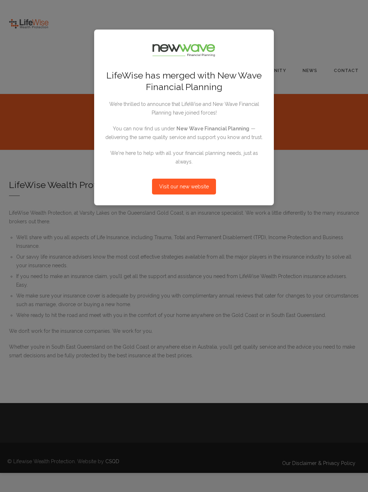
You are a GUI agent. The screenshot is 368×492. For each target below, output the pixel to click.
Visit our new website (184, 186)
